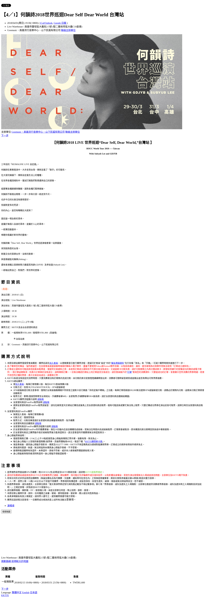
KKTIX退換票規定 (93, 472)
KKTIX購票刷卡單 (93, 441)
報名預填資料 (117, 363)
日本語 (33, 592)
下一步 (4, 135)
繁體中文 (17, 592)
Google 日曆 (60, 23)
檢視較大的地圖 (19, 561)
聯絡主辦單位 (68, 30)
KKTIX (5, 595)
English (25, 592)
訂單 (129, 372)
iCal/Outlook (46, 23)
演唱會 (10, 505)
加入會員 (53, 363)
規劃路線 (6, 561)
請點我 (40, 399)
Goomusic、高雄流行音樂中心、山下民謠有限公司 (38, 132)
